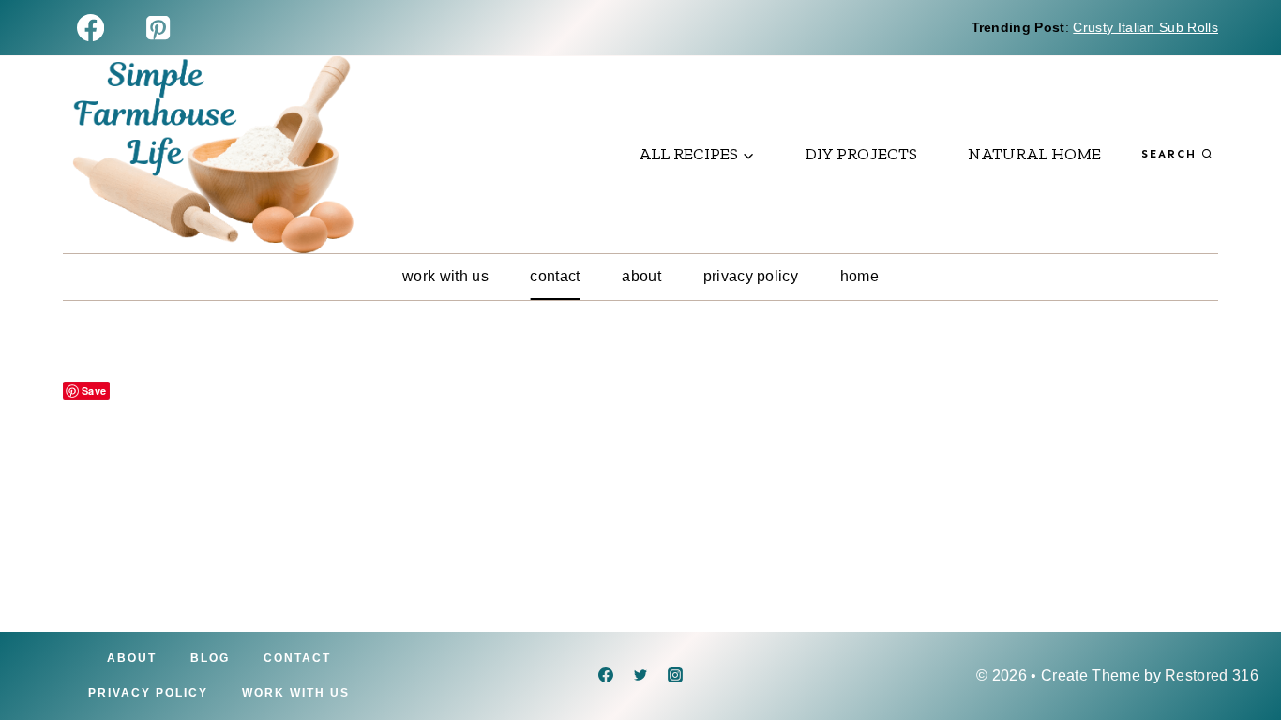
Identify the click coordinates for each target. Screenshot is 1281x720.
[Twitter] (640, 675)
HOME (859, 276)
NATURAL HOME (1034, 153)
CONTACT (555, 276)
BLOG (210, 658)
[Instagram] (675, 675)
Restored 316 (1211, 675)
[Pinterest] (158, 27)
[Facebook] (90, 27)
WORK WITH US (445, 276)
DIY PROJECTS (861, 153)
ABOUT (641, 276)
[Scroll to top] (1237, 648)
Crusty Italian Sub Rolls (1145, 27)
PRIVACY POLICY (750, 276)
